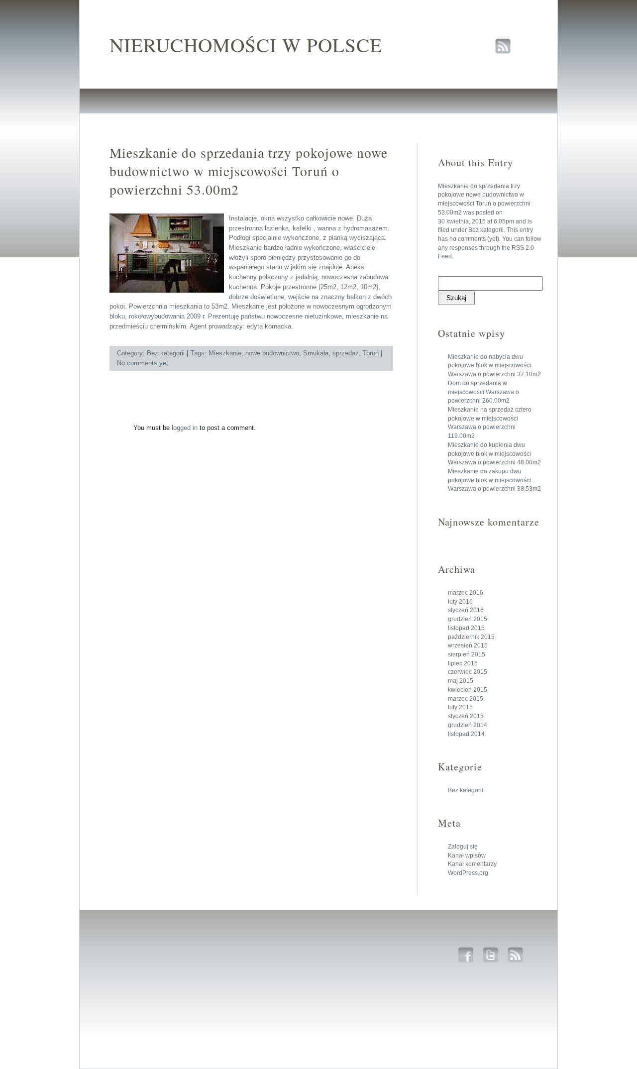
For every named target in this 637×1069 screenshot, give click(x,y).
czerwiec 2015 (467, 671)
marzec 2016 (465, 592)
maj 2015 (460, 680)
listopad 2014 (466, 734)
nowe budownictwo (272, 353)
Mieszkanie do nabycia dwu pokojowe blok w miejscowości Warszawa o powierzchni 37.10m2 (494, 365)
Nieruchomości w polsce (245, 44)
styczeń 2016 (466, 610)
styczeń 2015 (466, 716)
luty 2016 (460, 601)
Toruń (371, 353)
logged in (185, 427)
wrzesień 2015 (468, 645)
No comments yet (142, 363)
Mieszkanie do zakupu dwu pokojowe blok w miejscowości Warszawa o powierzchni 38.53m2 (494, 480)
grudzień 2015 (467, 619)
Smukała (315, 353)
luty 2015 (460, 707)
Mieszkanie (225, 353)
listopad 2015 (466, 628)
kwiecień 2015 (467, 689)
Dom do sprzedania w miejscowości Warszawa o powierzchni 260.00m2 (483, 392)
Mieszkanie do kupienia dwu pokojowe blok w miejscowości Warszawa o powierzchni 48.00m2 (494, 453)
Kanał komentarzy (472, 863)
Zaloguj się (463, 846)
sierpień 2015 (466, 654)
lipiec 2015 (463, 663)
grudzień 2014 (467, 725)
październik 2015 (471, 637)
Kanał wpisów (467, 855)
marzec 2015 (465, 698)
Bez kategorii (486, 229)
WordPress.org (468, 872)
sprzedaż (345, 353)
